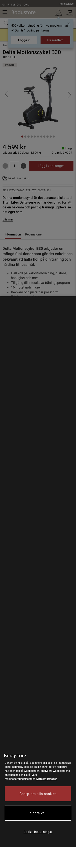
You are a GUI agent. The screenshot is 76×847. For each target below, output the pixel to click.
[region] (38, 571)
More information (46, 778)
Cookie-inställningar (38, 831)
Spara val (38, 813)
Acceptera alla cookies (38, 794)
